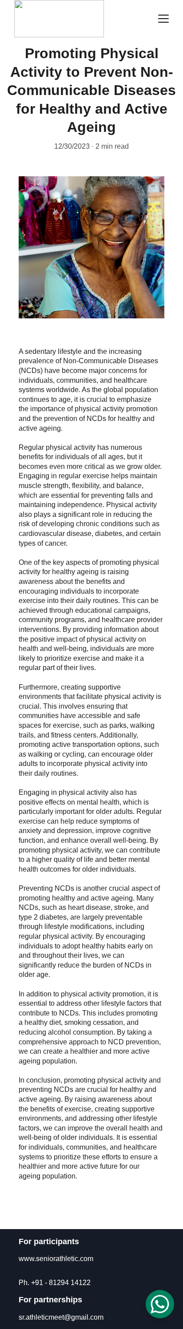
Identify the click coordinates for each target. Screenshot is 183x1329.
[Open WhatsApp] (160, 1304)
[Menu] (163, 19)
